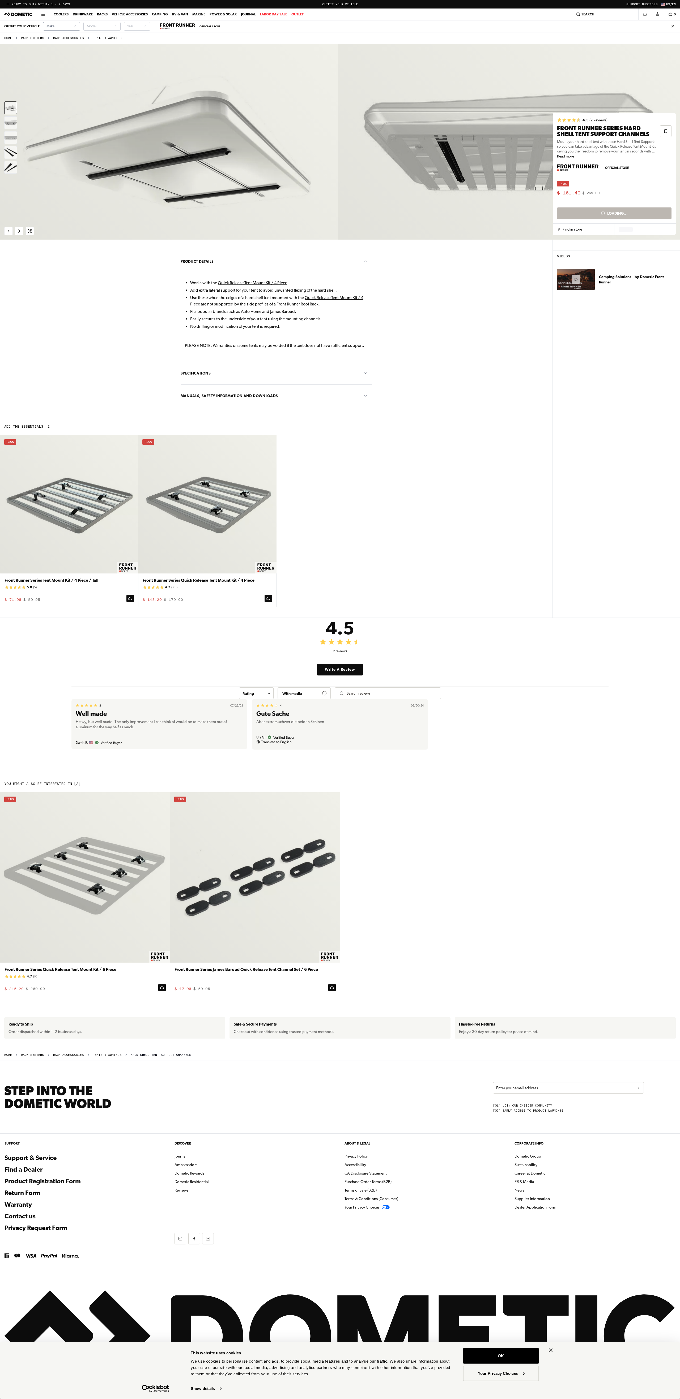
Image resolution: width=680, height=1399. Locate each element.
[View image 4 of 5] (10, 152)
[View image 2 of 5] (10, 122)
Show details (203, 1388)
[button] (570, 229)
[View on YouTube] (208, 1238)
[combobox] (61, 26)
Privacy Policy (356, 1156)
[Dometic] (18, 14)
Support (633, 4)
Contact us (20, 1216)
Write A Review (340, 669)
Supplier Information (532, 1198)
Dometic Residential (208, 1181)
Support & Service (31, 1158)
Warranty (18, 1204)
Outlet (297, 14)
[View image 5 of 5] (10, 167)
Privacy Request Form (36, 1228)
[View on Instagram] (180, 1238)
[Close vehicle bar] (673, 26)
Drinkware (83, 14)
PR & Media (541, 1181)
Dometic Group (545, 1156)
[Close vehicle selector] (644, 14)
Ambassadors (186, 1164)
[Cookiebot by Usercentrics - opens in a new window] (155, 1389)
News (536, 1190)
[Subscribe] (638, 1088)
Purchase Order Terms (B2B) (368, 1181)
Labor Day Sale (273, 14)
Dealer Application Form (552, 1207)
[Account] (657, 14)
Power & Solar (223, 14)
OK (501, 1356)
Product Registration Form (43, 1181)
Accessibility (355, 1164)
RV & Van (180, 14)
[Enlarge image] (30, 231)
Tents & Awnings (107, 38)
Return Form (22, 1193)
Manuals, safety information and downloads (229, 396)
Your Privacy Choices (498, 1373)
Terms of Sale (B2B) (361, 1190)
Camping (160, 14)
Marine (198, 14)
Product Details (197, 261)
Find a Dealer (23, 1169)
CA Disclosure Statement (366, 1173)
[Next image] (510, 142)
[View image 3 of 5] (10, 137)
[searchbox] (391, 693)
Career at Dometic (547, 1173)
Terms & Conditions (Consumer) (371, 1198)
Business (650, 4)
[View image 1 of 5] (10, 107)
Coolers (61, 14)
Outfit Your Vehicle (340, 4)
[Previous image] (170, 142)
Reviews (181, 1190)
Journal (248, 14)
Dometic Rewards (189, 1173)
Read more (565, 156)
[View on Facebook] (194, 1238)
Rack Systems (32, 38)
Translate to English (276, 741)
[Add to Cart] (130, 598)
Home (8, 38)
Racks (102, 14)
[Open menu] (43, 14)
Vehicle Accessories (130, 14)
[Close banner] (550, 1350)
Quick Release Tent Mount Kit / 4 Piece (252, 282)
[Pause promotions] (7, 4)
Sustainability (526, 1164)
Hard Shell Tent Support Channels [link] (161, 1054)
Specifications (196, 373)
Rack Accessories (68, 38)
